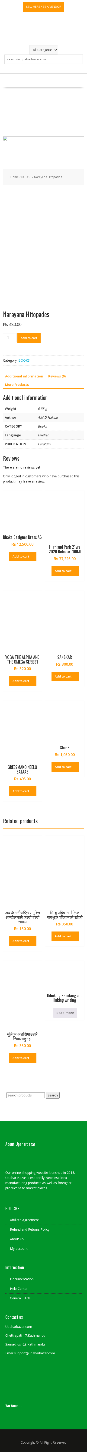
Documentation (22, 1279)
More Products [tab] (17, 384)
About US (17, 1239)
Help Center (19, 1288)
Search (53, 1095)
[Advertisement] (43, 112)
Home (14, 177)
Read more (65, 1012)
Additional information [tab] (24, 376)
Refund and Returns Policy (29, 1229)
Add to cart (29, 338)
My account (19, 1248)
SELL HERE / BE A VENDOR (43, 6)
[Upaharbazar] (43, 139)
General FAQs (20, 1298)
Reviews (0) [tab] (57, 376)
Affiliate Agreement (24, 1220)
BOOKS (26, 177)
